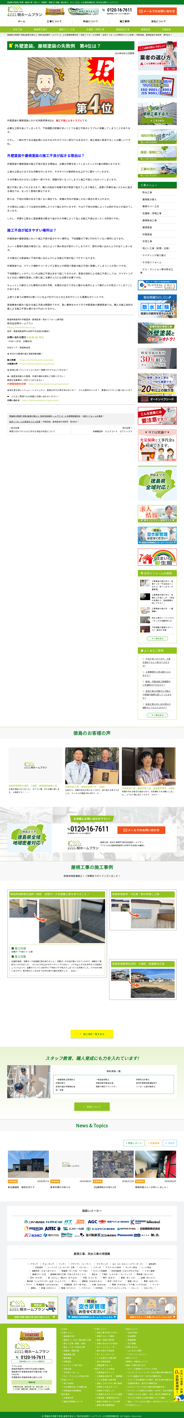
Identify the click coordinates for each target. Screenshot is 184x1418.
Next (179, 772)
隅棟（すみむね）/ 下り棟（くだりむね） (130, 1284)
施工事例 (65, 1394)
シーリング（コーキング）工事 (61, 1267)
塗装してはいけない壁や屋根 (109, 1383)
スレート (135, 1288)
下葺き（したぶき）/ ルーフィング (117, 1274)
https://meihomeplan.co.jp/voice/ (37, 363)
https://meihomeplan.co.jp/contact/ (40, 400)
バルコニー (84, 1267)
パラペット (86, 1288)
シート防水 (146, 1267)
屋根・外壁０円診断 (105, 1340)
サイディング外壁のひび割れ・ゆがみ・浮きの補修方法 (152, 1391)
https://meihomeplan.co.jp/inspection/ (49, 383)
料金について (67, 1380)
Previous (5, 772)
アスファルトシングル (117, 1288)
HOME (64, 1329)
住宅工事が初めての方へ (107, 1333)
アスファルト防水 (113, 1267)
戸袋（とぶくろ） (90, 1277)
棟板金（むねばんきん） (92, 1281)
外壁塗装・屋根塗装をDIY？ (109, 1398)
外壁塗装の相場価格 (72, 1391)
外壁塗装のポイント (105, 1372)
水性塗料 (39, 1267)
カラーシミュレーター (106, 1347)
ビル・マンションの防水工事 (76, 1376)
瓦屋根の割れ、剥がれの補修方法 (142, 1383)
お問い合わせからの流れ (107, 1343)
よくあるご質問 (135, 1351)
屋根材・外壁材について (137, 1362)
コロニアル (148, 1288)
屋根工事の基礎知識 (105, 1405)
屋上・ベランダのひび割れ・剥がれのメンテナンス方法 (152, 1402)
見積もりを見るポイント (107, 1387)
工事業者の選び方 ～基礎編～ (110, 1376)
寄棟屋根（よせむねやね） (48, 1284)
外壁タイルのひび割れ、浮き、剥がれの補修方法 (149, 1394)
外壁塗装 (166, 29)
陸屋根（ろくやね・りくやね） (75, 1270)
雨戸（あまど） (110, 1277)
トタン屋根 (150, 1270)
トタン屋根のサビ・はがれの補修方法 (144, 1376)
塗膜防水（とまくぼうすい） (44, 1270)
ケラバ (29, 1284)
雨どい (74, 1281)
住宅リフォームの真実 (104, 1369)
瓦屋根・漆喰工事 (95, 29)
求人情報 (132, 1343)
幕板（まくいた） (128, 1277)
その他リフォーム (151, 262)
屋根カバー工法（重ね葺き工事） (78, 1340)
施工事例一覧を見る (94, 1034)
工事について (101, 1329)
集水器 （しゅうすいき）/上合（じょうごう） (47, 1281)
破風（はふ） (133, 1281)
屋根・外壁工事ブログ (136, 1365)
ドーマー (156, 1284)
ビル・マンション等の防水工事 (156, 270)
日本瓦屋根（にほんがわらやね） (125, 1270)
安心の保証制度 (103, 1362)
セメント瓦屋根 (100, 1270)
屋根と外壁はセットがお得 (108, 1402)
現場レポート (135, 1143)
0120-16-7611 (119, 10)
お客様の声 (68, 1398)
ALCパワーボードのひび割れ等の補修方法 (146, 1387)
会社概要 (132, 1336)
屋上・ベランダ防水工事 (74, 1347)
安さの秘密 (68, 1383)
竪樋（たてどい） (69, 1288)
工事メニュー (67, 1333)
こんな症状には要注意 (106, 1358)
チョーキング (48, 1264)
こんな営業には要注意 (106, 1380)
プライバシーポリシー (137, 1354)
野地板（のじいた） (145, 1274)
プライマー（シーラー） (81, 1264)
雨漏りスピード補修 (105, 1336)
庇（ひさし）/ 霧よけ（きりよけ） (63, 1277)
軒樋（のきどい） (49, 1288)
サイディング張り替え (154, 255)
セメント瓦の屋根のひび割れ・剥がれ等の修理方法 (150, 1380)
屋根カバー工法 (67, 29)
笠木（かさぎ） (37, 1277)
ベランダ (97, 1267)
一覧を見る (159, 638)
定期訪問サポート (104, 1365)
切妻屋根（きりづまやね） (75, 1284)
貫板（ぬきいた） (151, 1281)
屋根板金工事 (122, 29)
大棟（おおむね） (99, 1284)
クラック (34, 1264)
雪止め (95, 1274)
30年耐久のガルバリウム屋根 (109, 1394)
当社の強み (133, 1333)
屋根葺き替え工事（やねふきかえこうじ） (68, 1274)
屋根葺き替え (40, 29)
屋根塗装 (145, 29)
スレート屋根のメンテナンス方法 (142, 1369)
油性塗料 (152, 1264)
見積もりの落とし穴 (105, 1391)
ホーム (21, 21)
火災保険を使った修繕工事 (75, 1387)
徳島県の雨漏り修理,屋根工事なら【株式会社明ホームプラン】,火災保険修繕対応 (81, 1416)
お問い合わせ (132, 1347)
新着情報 (155, 1143)
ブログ (171, 1143)
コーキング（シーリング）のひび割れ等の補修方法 (150, 1372)
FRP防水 (99, 1288)
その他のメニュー (134, 1405)
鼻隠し (34, 1288)
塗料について (132, 1358)
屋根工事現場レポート (73, 1402)
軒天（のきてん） (115, 1281)
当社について (94, 1106)
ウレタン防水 (131, 1267)
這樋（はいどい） (148, 1277)
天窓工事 (147, 241)
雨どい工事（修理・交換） (156, 248)
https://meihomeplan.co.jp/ (21, 327)
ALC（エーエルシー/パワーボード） (128, 1264)
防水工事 (17, 29)
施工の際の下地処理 (105, 1351)
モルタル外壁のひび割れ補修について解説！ (147, 1398)
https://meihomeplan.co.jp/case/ (37, 359)
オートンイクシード (105, 1354)
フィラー (62, 1264)
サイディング (102, 1264)
